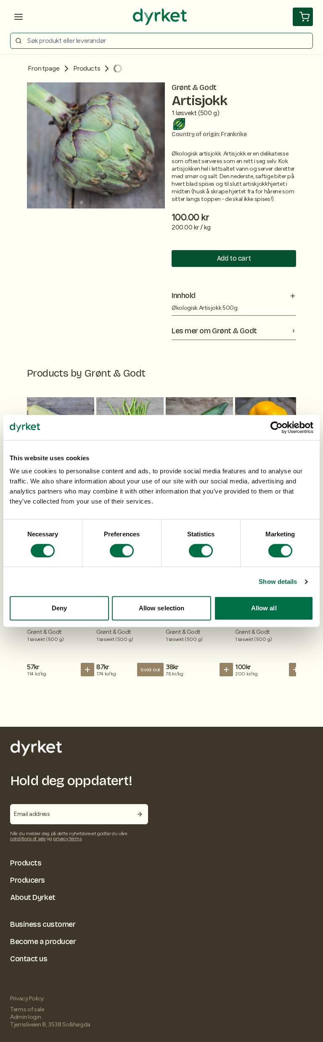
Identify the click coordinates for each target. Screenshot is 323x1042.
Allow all (264, 608)
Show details (278, 581)
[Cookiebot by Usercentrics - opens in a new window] (276, 427)
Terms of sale (27, 1009)
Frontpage (44, 68)
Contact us (29, 958)
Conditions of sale (28, 839)
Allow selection (162, 608)
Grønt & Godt (194, 87)
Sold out (150, 670)
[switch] (122, 550)
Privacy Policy (27, 998)
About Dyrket (33, 897)
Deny (59, 608)
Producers (27, 880)
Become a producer (43, 941)
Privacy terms (67, 839)
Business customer (42, 924)
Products (86, 68)
